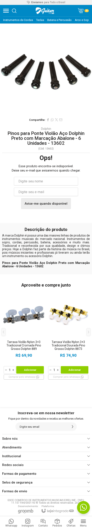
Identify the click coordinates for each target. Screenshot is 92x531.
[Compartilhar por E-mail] (60, 119)
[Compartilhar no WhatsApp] (52, 119)
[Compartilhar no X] (56, 119)
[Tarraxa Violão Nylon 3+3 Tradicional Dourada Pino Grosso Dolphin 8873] (68, 335)
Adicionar (30, 369)
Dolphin (46, 128)
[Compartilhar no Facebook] (47, 119)
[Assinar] (72, 426)
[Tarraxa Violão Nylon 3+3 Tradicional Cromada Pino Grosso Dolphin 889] (23, 335)
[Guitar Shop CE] (45, 11)
